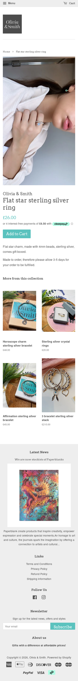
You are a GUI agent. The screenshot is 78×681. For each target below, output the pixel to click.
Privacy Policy (39, 569)
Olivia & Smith (37, 657)
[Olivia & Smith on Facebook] (35, 598)
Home (6, 51)
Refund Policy (39, 574)
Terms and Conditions (39, 564)
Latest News (39, 452)
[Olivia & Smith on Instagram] (43, 598)
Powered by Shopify (59, 657)
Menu (11, 3)
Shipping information (39, 579)
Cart (72, 3)
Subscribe (63, 627)
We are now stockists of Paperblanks (39, 459)
